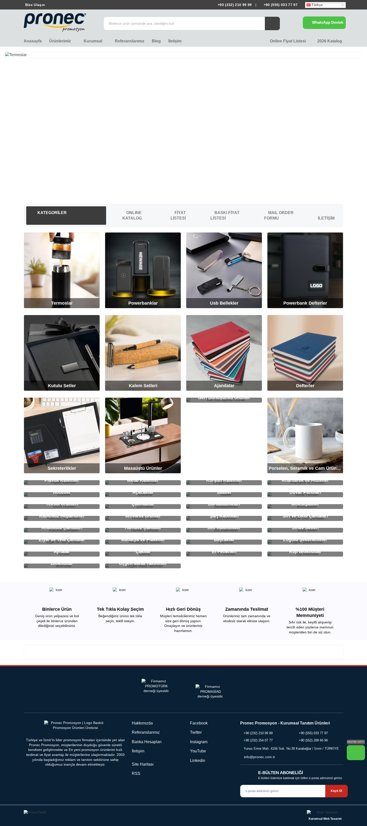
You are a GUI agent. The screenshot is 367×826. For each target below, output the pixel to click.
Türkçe (317, 5)
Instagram (198, 742)
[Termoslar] (183, 55)
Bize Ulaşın (34, 5)
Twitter (195, 732)
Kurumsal (93, 41)
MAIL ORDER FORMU (279, 215)
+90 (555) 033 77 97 (280, 5)
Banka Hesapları (147, 742)
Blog (156, 41)
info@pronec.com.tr (259, 757)
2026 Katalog (329, 41)
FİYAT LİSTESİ (178, 215)
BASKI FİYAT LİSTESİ (224, 215)
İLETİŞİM (326, 218)
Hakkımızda (142, 723)
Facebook (198, 723)
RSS (136, 773)
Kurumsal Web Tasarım (325, 819)
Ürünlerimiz (60, 41)
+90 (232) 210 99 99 (235, 5)
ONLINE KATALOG (132, 215)
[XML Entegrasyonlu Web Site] (102, 813)
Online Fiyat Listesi (287, 41)
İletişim (175, 41)
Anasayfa (33, 41)
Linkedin (197, 760)
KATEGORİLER (51, 213)
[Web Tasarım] (325, 813)
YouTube (197, 751)
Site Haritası (143, 764)
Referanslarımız (129, 41)
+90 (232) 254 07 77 (258, 740)
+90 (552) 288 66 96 (313, 740)
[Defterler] (183, 125)
